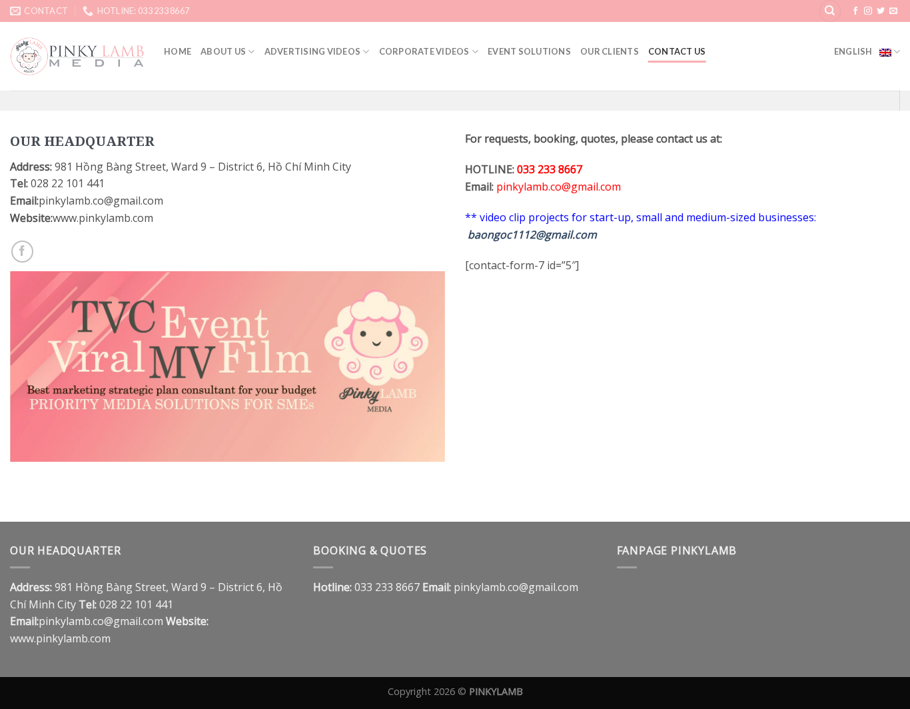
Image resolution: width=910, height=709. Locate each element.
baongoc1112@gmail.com (532, 234)
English (853, 51)
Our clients (609, 51)
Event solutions (529, 51)
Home (177, 51)
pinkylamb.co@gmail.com (558, 186)
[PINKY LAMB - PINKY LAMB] (77, 56)
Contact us (677, 51)
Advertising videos (312, 51)
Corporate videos (424, 51)
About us (223, 51)
